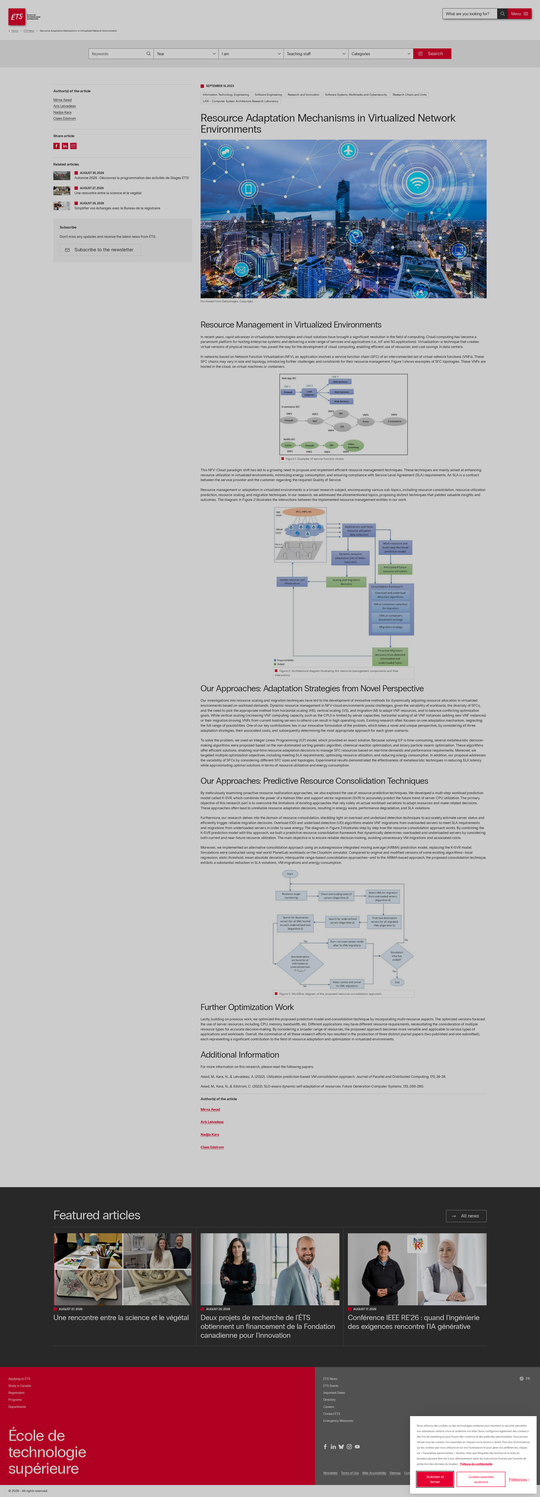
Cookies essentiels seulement (481, 1479)
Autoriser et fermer (435, 1479)
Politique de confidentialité (476, 1464)
